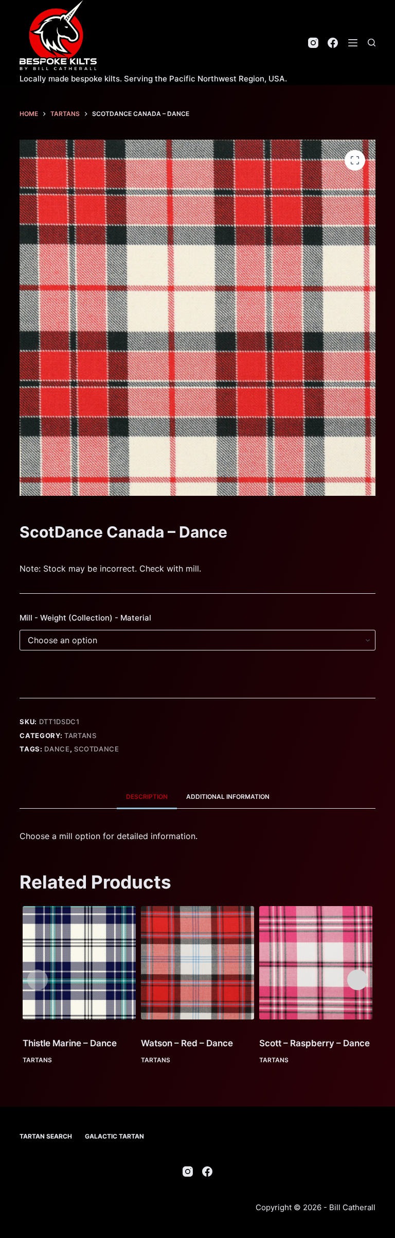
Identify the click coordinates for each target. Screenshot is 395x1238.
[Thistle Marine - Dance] (79, 962)
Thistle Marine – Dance (70, 1043)
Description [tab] (147, 796)
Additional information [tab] (228, 796)
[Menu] (352, 42)
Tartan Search (46, 1136)
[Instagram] (313, 43)
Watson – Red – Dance (187, 1043)
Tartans (80, 735)
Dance (56, 749)
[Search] (371, 42)
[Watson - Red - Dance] (197, 962)
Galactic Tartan (114, 1136)
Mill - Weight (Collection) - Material (85, 618)
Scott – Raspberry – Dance (314, 1043)
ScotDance (96, 749)
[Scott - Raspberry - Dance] (315, 962)
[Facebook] (333, 43)
